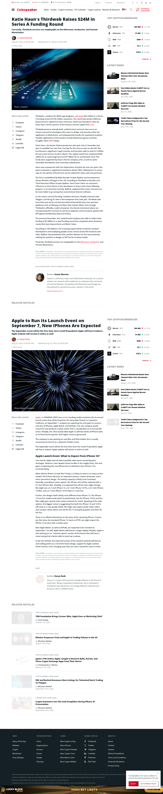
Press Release (18, 757)
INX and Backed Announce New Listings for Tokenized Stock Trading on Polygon (69, 681)
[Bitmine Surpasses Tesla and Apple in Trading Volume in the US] (22, 639)
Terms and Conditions (117, 757)
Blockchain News (43, 267)
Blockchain (17, 753)
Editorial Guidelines (116, 753)
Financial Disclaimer (116, 761)
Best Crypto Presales (68, 749)
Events (39, 753)
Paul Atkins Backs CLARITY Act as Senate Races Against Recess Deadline (135, 91)
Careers (111, 749)
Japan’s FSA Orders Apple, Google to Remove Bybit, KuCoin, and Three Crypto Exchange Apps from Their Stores (66, 660)
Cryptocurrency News (59, 267)
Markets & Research (111, 9)
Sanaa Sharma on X (55, 291)
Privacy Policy (113, 765)
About (97, 2)
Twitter (19, 127)
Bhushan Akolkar (45, 641)
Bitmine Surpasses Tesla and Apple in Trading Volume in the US (66, 637)
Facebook (20, 122)
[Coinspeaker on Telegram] (141, 2)
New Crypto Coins (67, 753)
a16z (92, 124)
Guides (54, 9)
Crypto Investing (65, 9)
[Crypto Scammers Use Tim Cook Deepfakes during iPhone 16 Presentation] (22, 703)
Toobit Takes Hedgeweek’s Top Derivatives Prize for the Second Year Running (135, 121)
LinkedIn (19, 143)
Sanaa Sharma (26, 38)
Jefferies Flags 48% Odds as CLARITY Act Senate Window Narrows (133, 106)
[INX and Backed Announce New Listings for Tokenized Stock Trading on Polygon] (22, 682)
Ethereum (84, 242)
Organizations (42, 745)
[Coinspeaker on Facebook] (133, 2)
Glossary (40, 761)
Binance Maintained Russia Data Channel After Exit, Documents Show (135, 76)
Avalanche (94, 242)
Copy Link (19, 147)
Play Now (154, 789)
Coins (38, 741)
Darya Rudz (25, 339)
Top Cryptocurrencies (122, 18)
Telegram (20, 135)
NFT (51, 140)
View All (145, 59)
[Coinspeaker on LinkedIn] (146, 2)
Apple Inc (40, 417)
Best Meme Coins (67, 757)
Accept (133, 784)
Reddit (18, 139)
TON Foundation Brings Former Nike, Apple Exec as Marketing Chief (69, 616)
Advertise (121, 2)
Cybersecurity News (44, 698)
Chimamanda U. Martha (47, 665)
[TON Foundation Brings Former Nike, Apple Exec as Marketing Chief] (22, 618)
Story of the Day (19, 741)
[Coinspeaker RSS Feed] (150, 2)
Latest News (115, 65)
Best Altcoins (65, 745)
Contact (108, 2)
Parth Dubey (43, 620)
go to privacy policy (148, 784)
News (46, 9)
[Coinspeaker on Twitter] (137, 2)
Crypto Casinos (94, 9)
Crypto (15, 749)
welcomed (79, 116)
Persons (39, 749)
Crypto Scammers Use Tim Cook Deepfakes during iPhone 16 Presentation (65, 703)
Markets (16, 745)
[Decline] (157, 773)
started (65, 417)
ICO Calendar (80, 9)
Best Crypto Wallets (68, 761)
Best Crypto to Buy (68, 741)
